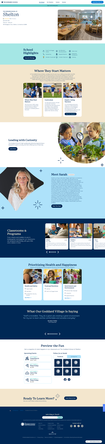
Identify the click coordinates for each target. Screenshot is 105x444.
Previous (60, 25)
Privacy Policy (40, 437)
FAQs (39, 427)
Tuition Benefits (60, 428)
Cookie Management (58, 437)
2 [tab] (51, 252)
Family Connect (60, 425)
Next (100, 25)
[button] (38, 358)
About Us (40, 423)
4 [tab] (53, 252)
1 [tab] (49, 252)
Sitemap (58, 427)
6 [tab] (55, 333)
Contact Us (50, 427)
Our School (41, 2)
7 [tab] (56, 333)
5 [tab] (55, 252)
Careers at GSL (51, 423)
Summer (64, 2)
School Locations (41, 425)
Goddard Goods (51, 428)
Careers (58, 2)
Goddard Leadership (52, 425)
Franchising (40, 428)
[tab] (60, 356)
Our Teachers (50, 2)
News (58, 423)
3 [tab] (52, 252)
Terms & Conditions (48, 437)
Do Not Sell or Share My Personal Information (73, 437)
